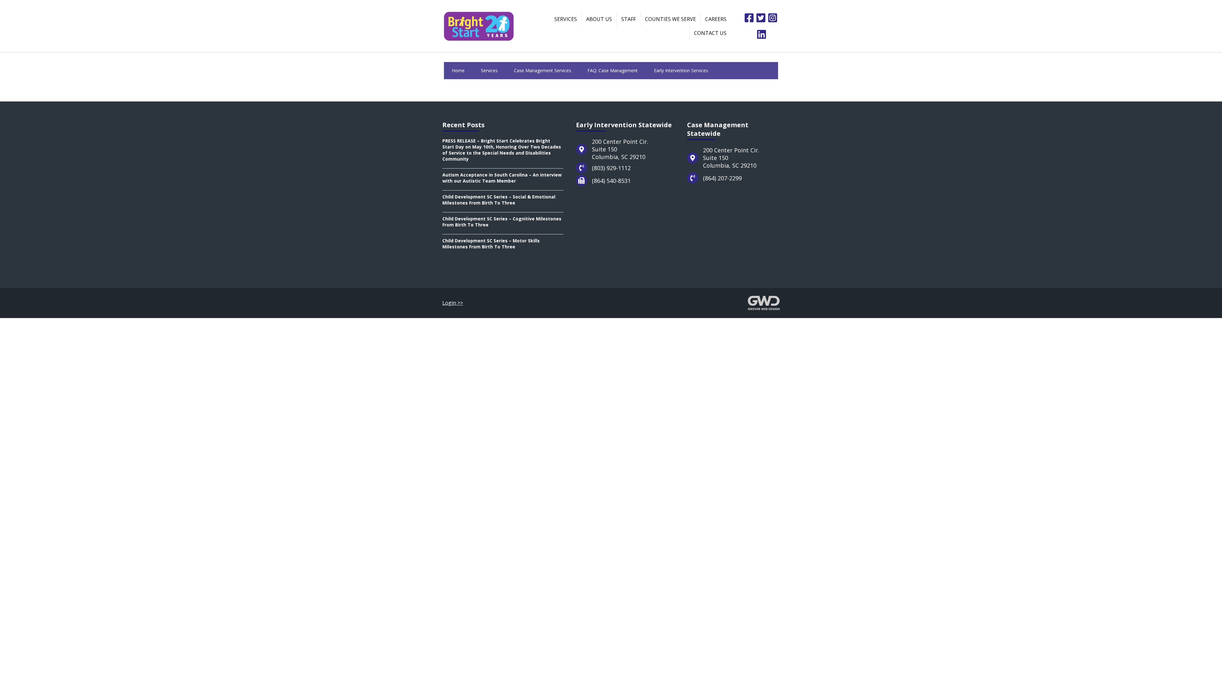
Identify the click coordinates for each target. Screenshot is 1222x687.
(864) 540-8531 (611, 180)
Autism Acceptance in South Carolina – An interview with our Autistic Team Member (502, 178)
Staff (628, 19)
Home (458, 70)
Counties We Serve (670, 19)
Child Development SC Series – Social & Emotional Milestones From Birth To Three (498, 200)
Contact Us (710, 33)
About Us (599, 19)
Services (565, 19)
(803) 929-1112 (611, 168)
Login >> (452, 302)
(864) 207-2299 (722, 178)
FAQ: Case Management (612, 70)
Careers (716, 19)
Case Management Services (542, 70)
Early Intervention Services (681, 70)
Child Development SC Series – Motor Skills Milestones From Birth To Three (491, 244)
